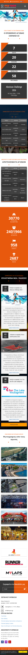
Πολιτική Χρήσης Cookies (7, 623)
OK (22, 651)
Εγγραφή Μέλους (15, 1)
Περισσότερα (3, 653)
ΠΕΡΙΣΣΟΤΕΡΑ (14, 424)
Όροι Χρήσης (4, 618)
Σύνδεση (7, 1)
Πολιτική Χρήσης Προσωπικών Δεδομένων (11, 621)
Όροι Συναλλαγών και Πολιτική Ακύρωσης (11, 626)
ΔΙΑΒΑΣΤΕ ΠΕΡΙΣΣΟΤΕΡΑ (14, 327)
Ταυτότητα (3, 616)
